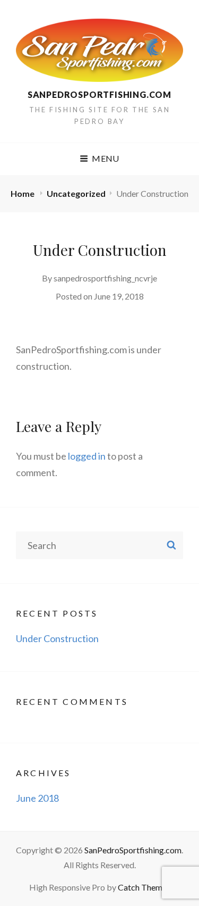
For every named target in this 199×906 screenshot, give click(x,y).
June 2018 (37, 798)
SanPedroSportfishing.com (99, 94)
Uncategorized (76, 193)
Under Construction (57, 638)
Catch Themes (144, 887)
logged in (87, 456)
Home (23, 193)
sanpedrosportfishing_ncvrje (105, 278)
